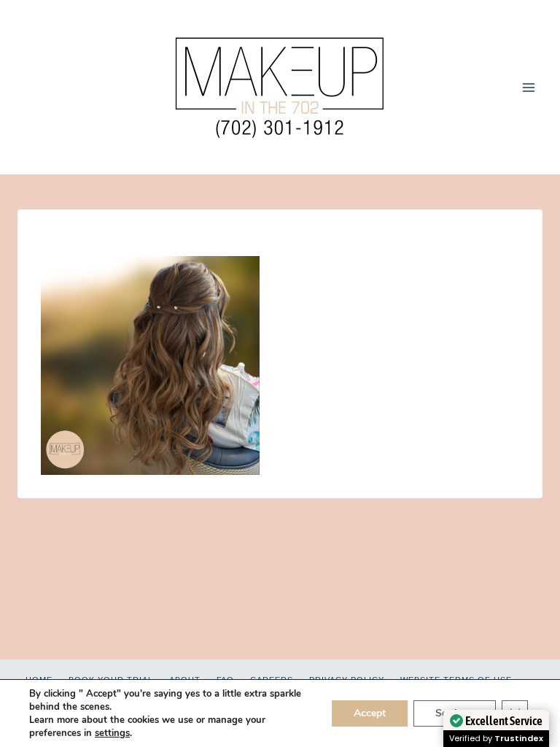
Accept (370, 713)
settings (112, 733)
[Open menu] (528, 87)
